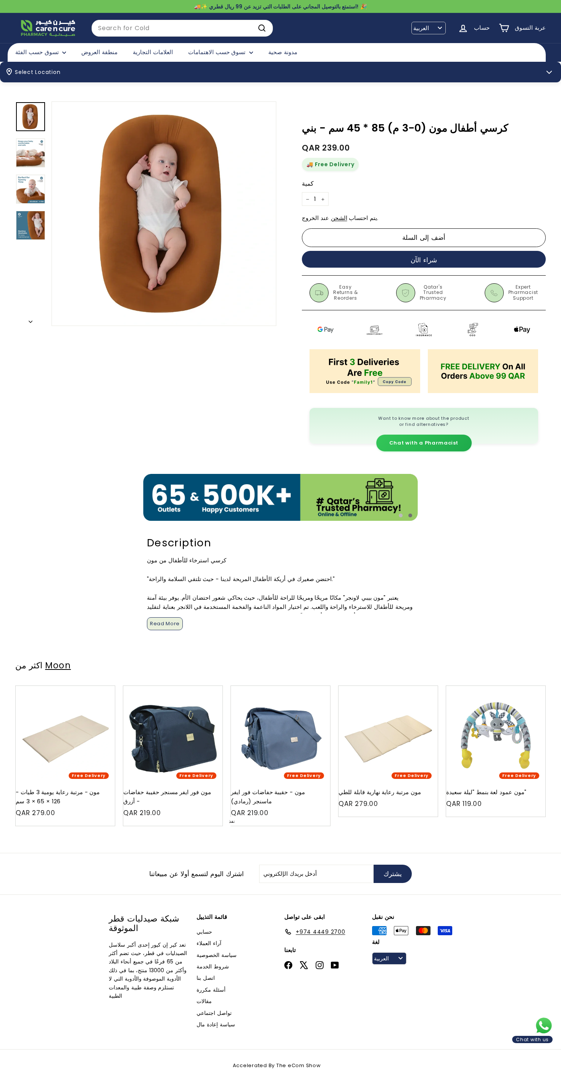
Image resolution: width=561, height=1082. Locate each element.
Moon (58, 665)
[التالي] (30, 319)
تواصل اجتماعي (214, 1013)
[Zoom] (164, 214)
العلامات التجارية (153, 52)
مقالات (204, 1001)
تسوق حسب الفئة (37, 52)
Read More (165, 623)
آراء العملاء (209, 943)
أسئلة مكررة (211, 990)
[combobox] (182, 28)
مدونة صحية (282, 52)
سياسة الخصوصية (217, 955)
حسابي (204, 932)
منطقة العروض (99, 52)
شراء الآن (424, 260)
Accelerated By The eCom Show (277, 1065)
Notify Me (317, 689)
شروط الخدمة (213, 966)
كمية (308, 183)
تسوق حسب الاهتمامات (217, 52)
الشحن (339, 218)
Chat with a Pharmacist (423, 442)
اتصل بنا (206, 978)
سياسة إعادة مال (216, 1024)
